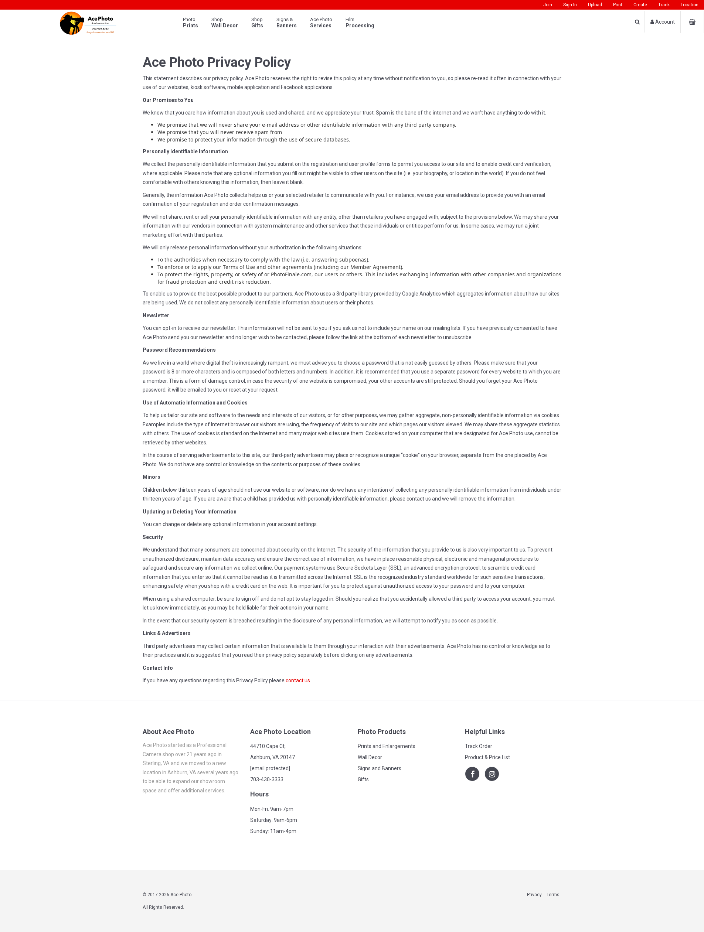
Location (689, 4)
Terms (553, 894)
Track (664, 4)
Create (640, 4)
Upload (595, 4)
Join (547, 4)
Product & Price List (487, 757)
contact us (298, 680)
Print (617, 4)
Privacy (534, 894)
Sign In (570, 4)
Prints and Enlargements (386, 746)
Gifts (363, 779)
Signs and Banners (379, 768)
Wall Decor (370, 757)
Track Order (478, 746)
